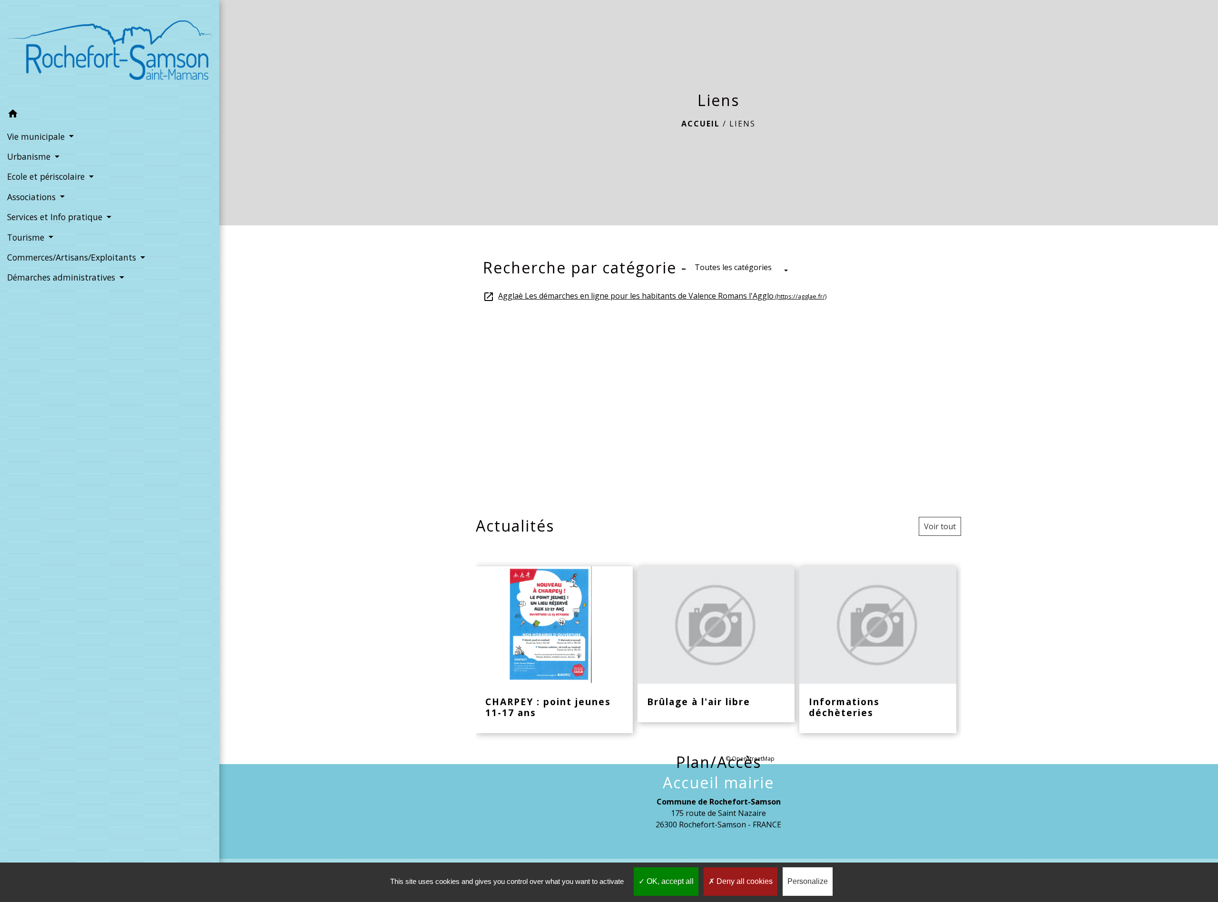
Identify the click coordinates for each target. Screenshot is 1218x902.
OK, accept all (669, 881)
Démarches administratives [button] (62, 277)
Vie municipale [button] (37, 136)
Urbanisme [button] (30, 156)
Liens (742, 123)
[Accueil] (109, 52)
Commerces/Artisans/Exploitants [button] (72, 257)
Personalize (807, 881)
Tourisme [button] (27, 237)
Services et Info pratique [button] (56, 217)
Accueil (700, 123)
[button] (109, 115)
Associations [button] (32, 197)
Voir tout (940, 526)
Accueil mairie (718, 783)
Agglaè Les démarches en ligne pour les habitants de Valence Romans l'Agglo (654, 296)
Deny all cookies (744, 881)
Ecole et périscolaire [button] (47, 176)
